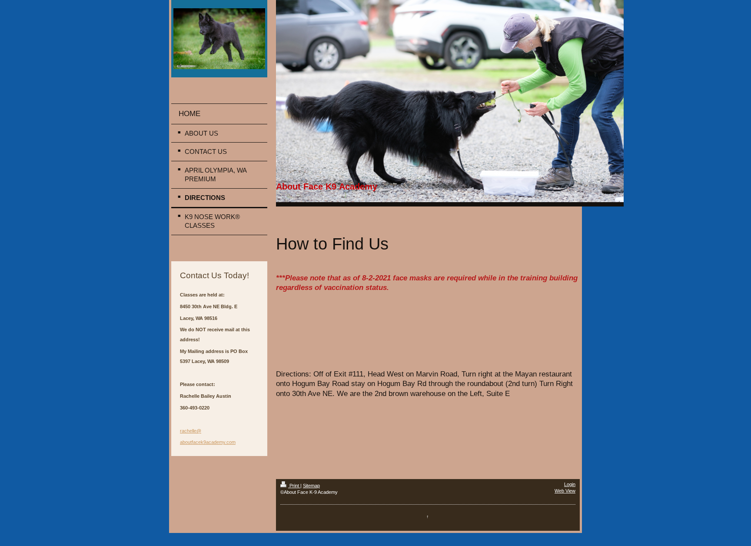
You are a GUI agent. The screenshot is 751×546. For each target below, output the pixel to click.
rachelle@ (190, 430)
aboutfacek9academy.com (208, 442)
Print (294, 485)
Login (569, 484)
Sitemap (311, 485)
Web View (565, 490)
